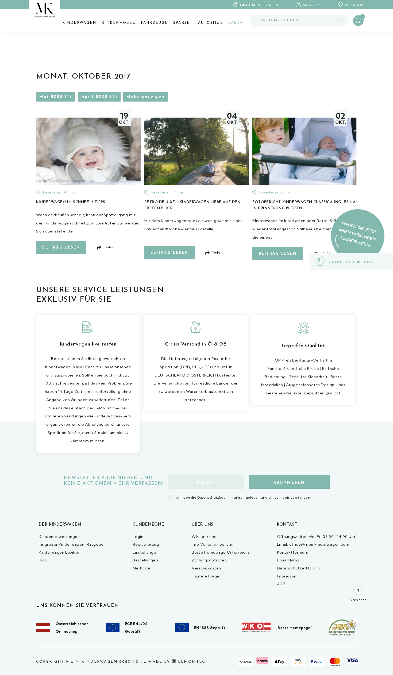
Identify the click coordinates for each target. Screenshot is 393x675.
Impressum (287, 576)
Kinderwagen (79, 23)
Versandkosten (206, 568)
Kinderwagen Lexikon (59, 552)
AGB (281, 583)
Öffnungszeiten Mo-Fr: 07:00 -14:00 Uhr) (317, 536)
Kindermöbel (119, 23)
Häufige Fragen (207, 576)
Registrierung (146, 544)
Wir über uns (204, 536)
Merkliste (142, 568)
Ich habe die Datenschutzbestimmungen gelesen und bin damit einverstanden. (243, 497)
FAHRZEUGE (154, 23)
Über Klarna (288, 560)
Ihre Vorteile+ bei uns (212, 544)
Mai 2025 (51, 97)
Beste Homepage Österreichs (220, 552)
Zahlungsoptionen (209, 560)
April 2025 (95, 97)
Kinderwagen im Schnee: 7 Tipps (70, 202)
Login (138, 536)
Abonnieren (289, 483)
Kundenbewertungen (59, 536)
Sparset (183, 23)
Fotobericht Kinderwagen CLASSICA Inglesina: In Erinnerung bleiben (304, 205)
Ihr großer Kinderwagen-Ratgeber (72, 544)
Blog (43, 560)
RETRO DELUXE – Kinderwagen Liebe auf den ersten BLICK (192, 205)
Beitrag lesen (61, 248)
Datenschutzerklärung (299, 568)
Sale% (236, 23)
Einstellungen (146, 552)
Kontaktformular (293, 552)
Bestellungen (145, 560)
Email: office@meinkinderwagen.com (313, 544)
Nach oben (358, 600)
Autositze (210, 23)
